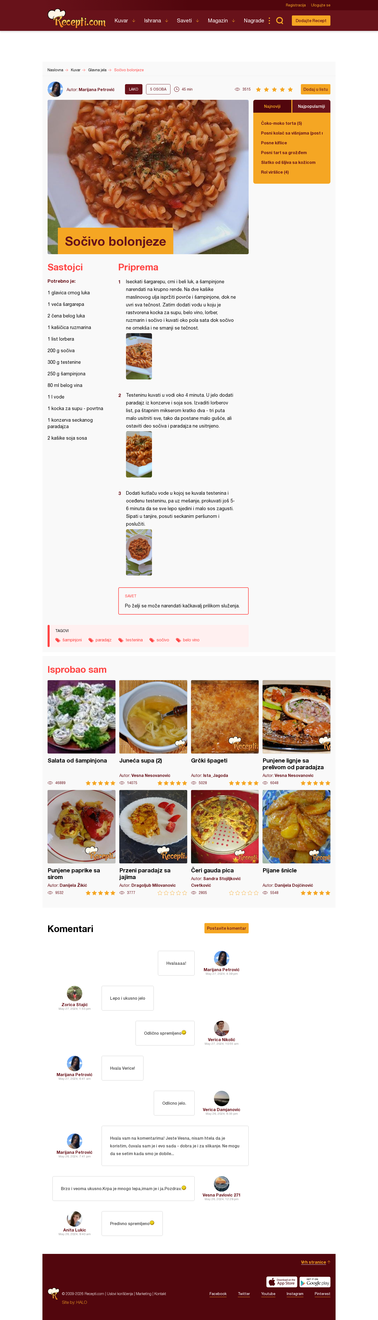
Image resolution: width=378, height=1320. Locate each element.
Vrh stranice (313, 1262)
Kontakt (160, 1293)
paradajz (104, 639)
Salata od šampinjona (81, 732)
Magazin (218, 20)
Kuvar (121, 20)
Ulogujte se (320, 5)
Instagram (295, 1294)
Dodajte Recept (311, 20)
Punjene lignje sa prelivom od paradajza (296, 732)
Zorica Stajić (74, 1004)
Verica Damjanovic (221, 1109)
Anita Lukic (74, 1229)
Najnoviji (272, 106)
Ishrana (152, 20)
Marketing (143, 1293)
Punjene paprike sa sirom (81, 842)
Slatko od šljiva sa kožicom (288, 162)
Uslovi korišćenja (120, 1293)
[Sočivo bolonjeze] (181, 356)
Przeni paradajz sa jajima (153, 842)
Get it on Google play (315, 1282)
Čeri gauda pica (225, 842)
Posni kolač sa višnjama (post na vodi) (292, 132)
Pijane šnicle (296, 842)
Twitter (244, 1294)
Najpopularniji (311, 106)
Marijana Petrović (97, 89)
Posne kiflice (274, 142)
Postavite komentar (226, 928)
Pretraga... (279, 20)
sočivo (163, 639)
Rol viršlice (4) (275, 172)
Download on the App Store (281, 1282)
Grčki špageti (225, 732)
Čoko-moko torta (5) (281, 123)
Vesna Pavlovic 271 (222, 1194)
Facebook (218, 1294)
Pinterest (322, 1294)
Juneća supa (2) (153, 732)
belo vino (191, 639)
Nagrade (254, 20)
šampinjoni (72, 639)
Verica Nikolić (221, 1039)
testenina (134, 639)
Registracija (296, 5)
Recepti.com (77, 18)
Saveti (184, 20)
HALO (81, 1302)
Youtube (268, 1294)
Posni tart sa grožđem (284, 152)
